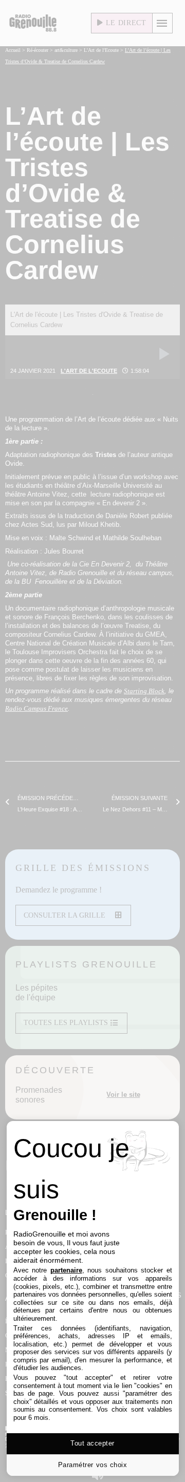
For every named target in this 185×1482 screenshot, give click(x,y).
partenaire (66, 1270)
